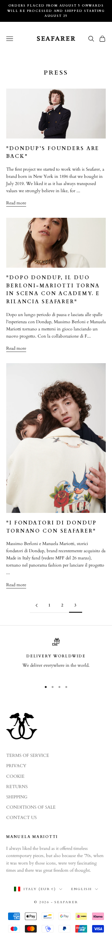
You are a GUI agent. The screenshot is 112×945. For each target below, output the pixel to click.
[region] (56, 657)
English (81, 889)
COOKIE (15, 776)
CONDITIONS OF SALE (31, 807)
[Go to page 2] (36, 605)
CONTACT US (21, 818)
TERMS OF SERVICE (27, 755)
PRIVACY (16, 766)
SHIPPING (16, 797)
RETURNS (17, 787)
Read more (16, 203)
